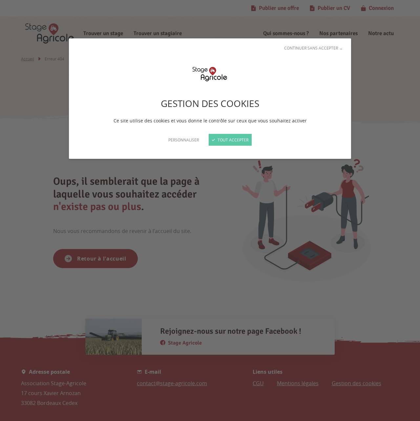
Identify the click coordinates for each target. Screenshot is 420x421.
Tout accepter (232, 139)
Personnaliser (183, 139)
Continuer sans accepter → (313, 48)
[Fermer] (210, 210)
